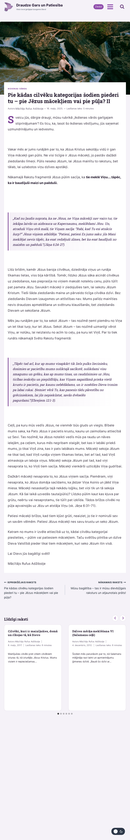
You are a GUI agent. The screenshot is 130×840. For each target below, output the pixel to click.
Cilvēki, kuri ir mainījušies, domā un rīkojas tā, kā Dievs (33, 633)
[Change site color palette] (118, 831)
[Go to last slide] (115, 618)
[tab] (58, 714)
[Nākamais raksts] (123, 618)
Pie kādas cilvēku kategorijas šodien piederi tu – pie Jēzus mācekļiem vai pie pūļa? (31, 590)
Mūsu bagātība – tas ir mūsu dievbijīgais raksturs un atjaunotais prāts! (98, 588)
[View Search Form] (122, 7)
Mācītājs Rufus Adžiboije (29, 108)
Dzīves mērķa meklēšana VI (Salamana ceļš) (93, 633)
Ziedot (98, 6)
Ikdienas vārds (17, 89)
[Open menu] (110, 6)
